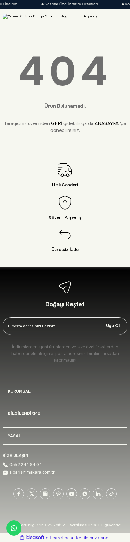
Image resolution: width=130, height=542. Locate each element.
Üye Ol (113, 325)
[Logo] (50, 16)
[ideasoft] (31, 537)
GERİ (56, 123)
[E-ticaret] (64, 537)
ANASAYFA (107, 123)
